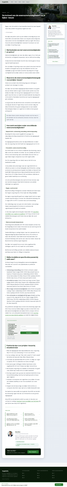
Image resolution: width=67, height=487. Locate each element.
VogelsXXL (5, 2)
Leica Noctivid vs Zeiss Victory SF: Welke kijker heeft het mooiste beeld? (54, 56)
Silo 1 (12, 1)
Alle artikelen (55, 61)
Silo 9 (53, 477)
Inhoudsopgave (9, 32)
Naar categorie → (33, 451)
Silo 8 (53, 475)
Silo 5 (38, 475)
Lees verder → (59, 484)
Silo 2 (16, 1)
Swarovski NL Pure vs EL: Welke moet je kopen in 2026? (54, 45)
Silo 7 (8, 12)
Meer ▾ (27, 2)
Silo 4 (23, 1)
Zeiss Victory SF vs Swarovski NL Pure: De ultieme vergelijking (53, 51)
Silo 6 (38, 477)
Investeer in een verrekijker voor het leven (28, 401)
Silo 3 (20, 1)
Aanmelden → (29, 332)
